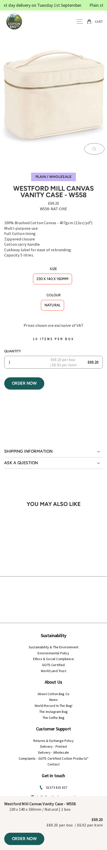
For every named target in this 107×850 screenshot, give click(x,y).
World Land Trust (53, 671)
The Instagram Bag (53, 711)
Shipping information (28, 451)
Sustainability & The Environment (53, 647)
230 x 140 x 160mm (52, 279)
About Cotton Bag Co (53, 694)
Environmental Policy (53, 653)
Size (53, 269)
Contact (53, 764)
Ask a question (21, 462)
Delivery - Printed (53, 746)
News (53, 699)
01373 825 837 (56, 787)
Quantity (12, 351)
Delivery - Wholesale (53, 752)
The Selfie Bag (53, 717)
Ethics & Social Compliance (53, 659)
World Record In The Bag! (54, 705)
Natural (52, 305)
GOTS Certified (53, 665)
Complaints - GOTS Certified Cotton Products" (53, 758)
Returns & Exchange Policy (53, 740)
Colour (53, 295)
